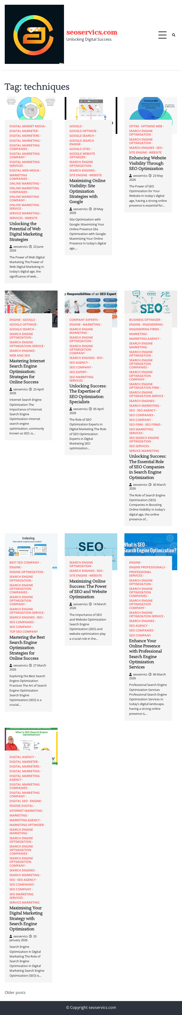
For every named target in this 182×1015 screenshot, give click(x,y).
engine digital (21, 806)
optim (134, 126)
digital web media (24, 170)
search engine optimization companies (141, 363)
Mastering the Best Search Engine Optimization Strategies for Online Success (27, 648)
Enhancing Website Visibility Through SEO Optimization (147, 163)
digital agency (21, 757)
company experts (83, 320)
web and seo (19, 355)
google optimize (82, 131)
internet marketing (25, 810)
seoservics (20, 246)
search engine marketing (81, 331)
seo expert (77, 372)
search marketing (144, 405)
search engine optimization (81, 163)
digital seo (18, 801)
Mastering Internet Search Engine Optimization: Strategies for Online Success (27, 371)
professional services (140, 573)
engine (15, 320)
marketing (91, 324)
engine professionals (147, 567)
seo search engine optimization (144, 439)
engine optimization (26, 572)
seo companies (141, 415)
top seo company (23, 631)
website (31, 218)
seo (159, 148)
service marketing (24, 213)
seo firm (136, 424)
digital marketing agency (24, 777)
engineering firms (144, 329)
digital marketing (24, 140)
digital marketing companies (24, 147)
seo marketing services (81, 378)
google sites (79, 149)
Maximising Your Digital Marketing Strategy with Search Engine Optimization (26, 918)
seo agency (78, 362)
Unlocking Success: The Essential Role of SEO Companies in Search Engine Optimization (147, 467)
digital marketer (23, 131)
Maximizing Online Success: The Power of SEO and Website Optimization (88, 589)
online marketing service (24, 206)
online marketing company (24, 198)
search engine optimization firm (144, 385)
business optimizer (144, 320)
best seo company (24, 562)
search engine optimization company (81, 349)
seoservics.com (91, 32)
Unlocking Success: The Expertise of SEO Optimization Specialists (87, 394)
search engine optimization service (26, 344)
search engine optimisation (141, 132)
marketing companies (18, 177)
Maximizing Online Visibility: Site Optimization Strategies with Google (87, 191)
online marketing (24, 183)
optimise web (151, 126)
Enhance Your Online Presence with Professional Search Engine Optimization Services (145, 654)
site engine (78, 175)
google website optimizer (82, 155)
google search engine (81, 142)
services (16, 218)
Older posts (15, 992)
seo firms (152, 424)
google (75, 126)
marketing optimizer (26, 825)
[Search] (173, 35)
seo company (80, 367)
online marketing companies (24, 190)
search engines (82, 170)
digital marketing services (24, 163)
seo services (139, 446)
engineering (152, 324)
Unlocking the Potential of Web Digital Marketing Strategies (26, 231)
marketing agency (144, 338)
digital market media (27, 126)
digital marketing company (24, 155)
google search (81, 135)
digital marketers (24, 135)
